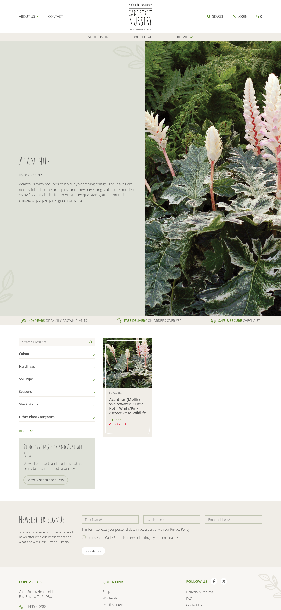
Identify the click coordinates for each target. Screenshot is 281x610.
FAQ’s (190, 598)
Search (218, 16)
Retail (182, 37)
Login (242, 16)
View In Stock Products (46, 480)
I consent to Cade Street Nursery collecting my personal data (132, 537)
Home (23, 175)
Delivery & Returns (199, 592)
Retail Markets (113, 605)
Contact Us (194, 605)
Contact (55, 16)
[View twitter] (224, 581)
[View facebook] (214, 581)
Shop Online (99, 37)
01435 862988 (36, 606)
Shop (106, 591)
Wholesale (144, 37)
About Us (27, 16)
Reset (23, 431)
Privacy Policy (179, 529)
